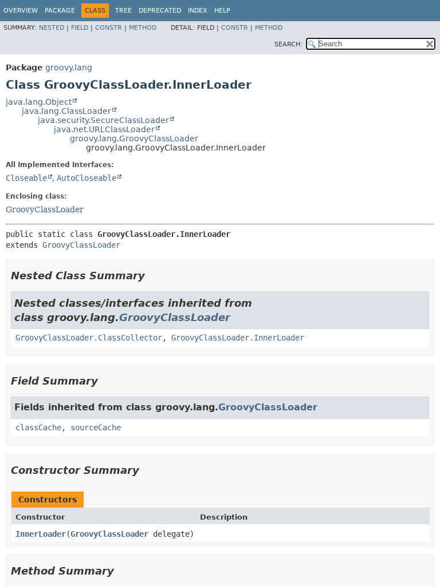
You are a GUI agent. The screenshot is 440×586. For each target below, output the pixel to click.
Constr (108, 27)
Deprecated (160, 10)
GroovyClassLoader (45, 209)
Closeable (26, 178)
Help (222, 10)
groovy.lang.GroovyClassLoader (134, 138)
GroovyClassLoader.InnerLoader (237, 337)
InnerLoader (40, 534)
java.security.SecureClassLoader (103, 120)
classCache (38, 427)
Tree (123, 10)
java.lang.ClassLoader (66, 111)
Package (60, 10)
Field (79, 27)
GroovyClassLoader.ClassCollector (88, 337)
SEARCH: (288, 44)
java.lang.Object (39, 101)
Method (142, 27)
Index (197, 10)
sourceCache (95, 427)
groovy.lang (68, 67)
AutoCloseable (86, 178)
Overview (20, 10)
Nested (51, 27)
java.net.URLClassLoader (104, 129)
